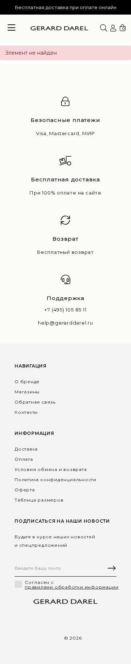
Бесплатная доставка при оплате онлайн (65, 7)
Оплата (24, 459)
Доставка (26, 449)
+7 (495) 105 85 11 (65, 309)
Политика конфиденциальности (55, 479)
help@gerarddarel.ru (65, 323)
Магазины (27, 391)
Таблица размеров (39, 500)
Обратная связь (35, 402)
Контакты (26, 412)
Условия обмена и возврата (51, 469)
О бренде (27, 381)
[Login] (113, 28)
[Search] (103, 28)
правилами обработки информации (71, 587)
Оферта (25, 489)
